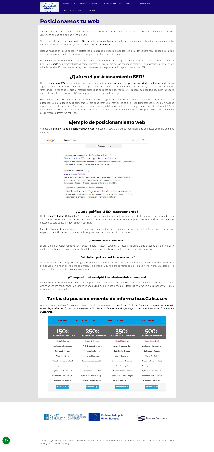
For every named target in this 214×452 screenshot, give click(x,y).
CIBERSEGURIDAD (112, 3)
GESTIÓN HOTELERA (89, 3)
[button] (6, 440)
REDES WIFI (145, 3)
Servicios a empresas (72, 10)
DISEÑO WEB (69, 3)
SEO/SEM (130, 3)
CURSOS (91, 10)
